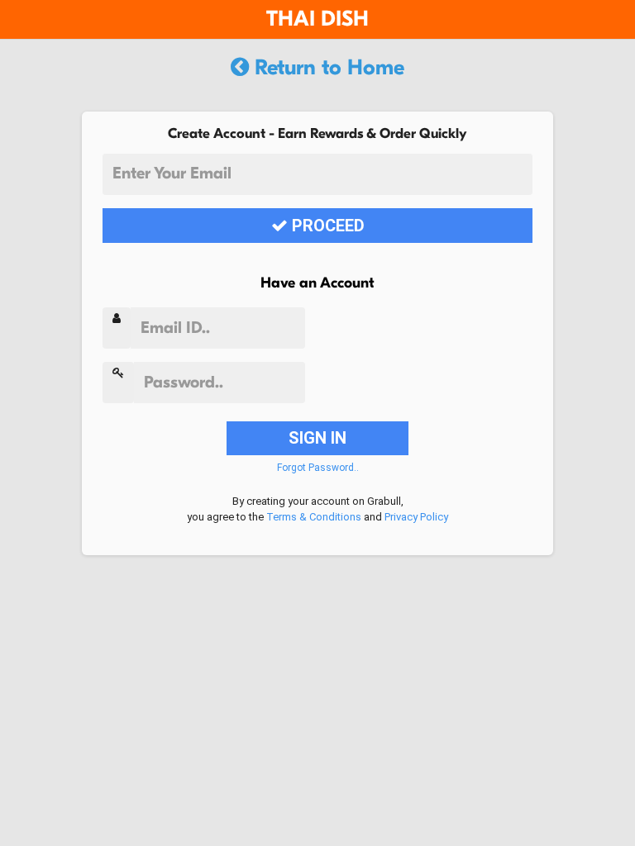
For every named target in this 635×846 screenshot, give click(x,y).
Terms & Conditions (313, 517)
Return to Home (326, 67)
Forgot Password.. (318, 467)
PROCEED (326, 225)
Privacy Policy (416, 517)
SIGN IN (317, 438)
